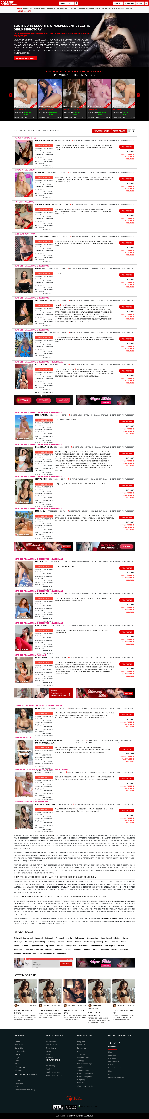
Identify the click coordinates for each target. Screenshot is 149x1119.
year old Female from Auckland (30, 655)
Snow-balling (82, 1054)
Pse (78, 1051)
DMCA (17, 1054)
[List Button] (129, 131)
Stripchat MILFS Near (25, 170)
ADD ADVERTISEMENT (25, 58)
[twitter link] (110, 1042)
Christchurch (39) (113, 8)
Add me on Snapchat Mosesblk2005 (31, 801)
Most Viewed (119, 131)
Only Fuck (118, 3)
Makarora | (29, 942)
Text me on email (23, 737)
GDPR (17, 1064)
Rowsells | (69, 938)
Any (70, 3)
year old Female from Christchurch (32, 266)
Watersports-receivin (85, 1086)
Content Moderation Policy (25, 1090)
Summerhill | (84, 946)
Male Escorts (51, 1041)
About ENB (19, 1045)
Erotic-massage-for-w (85, 1073)
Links (17, 1060)
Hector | (96, 949)
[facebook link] (115, 1042)
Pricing (17, 1080)
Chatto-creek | (89, 942)
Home (19, 8)
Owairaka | (26, 953)
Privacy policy (20, 1051)
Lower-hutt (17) (39, 8)
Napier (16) (27, 8)
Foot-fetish (81, 1045)
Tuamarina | (61, 953)
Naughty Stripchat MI (25, 138)
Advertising (50, 1066)
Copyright (112, 1055)
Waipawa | (59, 949)
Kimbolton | (18, 949)
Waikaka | (61, 946)
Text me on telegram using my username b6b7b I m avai (41, 769)
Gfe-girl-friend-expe (84, 1064)
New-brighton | (111, 946)
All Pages (18, 1070)
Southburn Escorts (110, 918)
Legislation (19, 1083)
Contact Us (19, 1048)
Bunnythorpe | (106, 938)
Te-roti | (17, 946)
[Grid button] (133, 131)
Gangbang (81, 1079)
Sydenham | (49, 949)
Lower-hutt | (30, 949)
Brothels (80, 1083)
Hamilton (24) (53, 8)
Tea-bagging (81, 1060)
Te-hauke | (60, 938)
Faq (109, 1074)
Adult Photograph (53, 1072)
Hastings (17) (126, 8)
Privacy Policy (113, 1061)
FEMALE (63, 3)
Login (17, 1057)
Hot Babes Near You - (25, 202)
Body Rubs (50, 1054)
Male (45, 835)
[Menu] (146, 3)
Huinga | (17, 953)
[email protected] (105, 669)
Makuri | (39, 949)
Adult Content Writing (54, 1075)
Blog (110, 1052)
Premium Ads (20, 1086)
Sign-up (139, 3)
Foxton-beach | (49, 953)
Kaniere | (115, 942)
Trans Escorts (51, 1048)
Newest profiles (101, 131)
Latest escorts (24, 11)
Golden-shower (83, 1057)
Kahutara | (117, 938)
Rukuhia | (78, 942)
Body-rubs (81, 1041)
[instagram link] (119, 1042)
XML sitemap (20, 1067)
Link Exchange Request (117, 1068)
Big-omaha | (50, 946)
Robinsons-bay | (93, 938)
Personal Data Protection (117, 1077)
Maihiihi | (122, 946)
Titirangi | (18, 938)
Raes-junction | (72, 946)
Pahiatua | (105, 949)
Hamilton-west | (97, 946)
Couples (80, 1067)
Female (52, 835)
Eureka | (99, 942)
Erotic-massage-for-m (85, 1076)
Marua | (107, 942)
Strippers (49, 1057)
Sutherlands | (80, 938)
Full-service (81, 1048)
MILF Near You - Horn (25, 234)
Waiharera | (124, 949)
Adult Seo (49, 1069)
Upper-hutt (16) (66, 8)
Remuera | (114, 949)
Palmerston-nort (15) (95, 8)
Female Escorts (51, 1045)
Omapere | (39, 938)
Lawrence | (61, 942)
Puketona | (50, 942)
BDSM (48, 1051)
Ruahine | (25, 946)
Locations (129, 3)
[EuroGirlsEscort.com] (88, 1107)
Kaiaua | (126, 938)
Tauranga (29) (79, 8)
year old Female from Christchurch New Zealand (39, 362)
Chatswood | (49, 938)
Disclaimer (112, 1058)
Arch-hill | (69, 949)
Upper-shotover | (37, 946)
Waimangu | (19, 942)
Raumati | (88, 949)
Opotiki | (124, 942)
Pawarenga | (28, 938)
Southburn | (37, 953)
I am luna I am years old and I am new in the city (38, 705)
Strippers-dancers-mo (85, 1070)
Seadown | (78, 949)
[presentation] (10, 95)
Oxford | (70, 942)
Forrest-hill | (40, 942)
